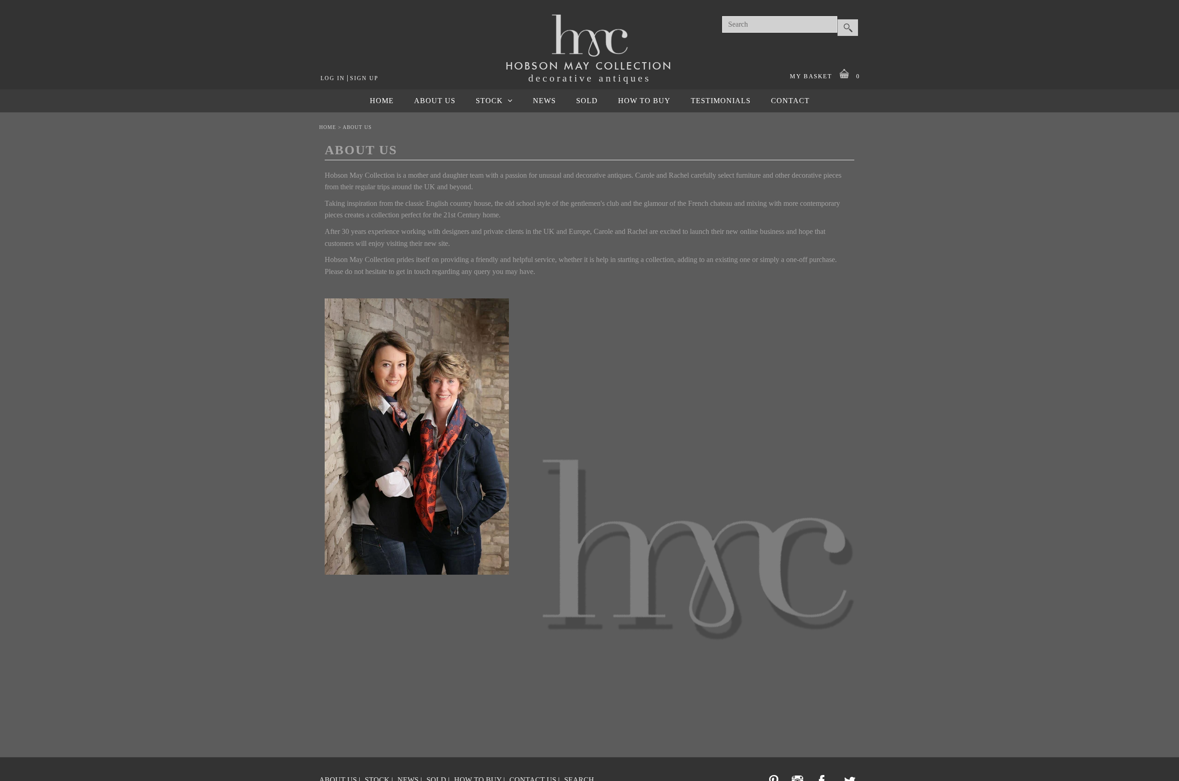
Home (327, 127)
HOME (382, 101)
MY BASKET (825, 76)
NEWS (544, 101)
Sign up (364, 78)
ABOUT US (434, 101)
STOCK (489, 101)
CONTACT (790, 101)
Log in (333, 78)
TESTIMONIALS (721, 101)
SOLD (587, 101)
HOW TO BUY (644, 101)
